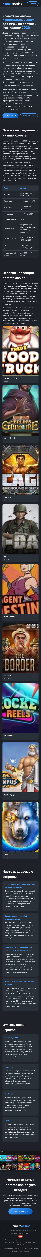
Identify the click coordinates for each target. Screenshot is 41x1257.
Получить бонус (28, 116)
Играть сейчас (10, 115)
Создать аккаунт (20, 1211)
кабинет (33, 4)
